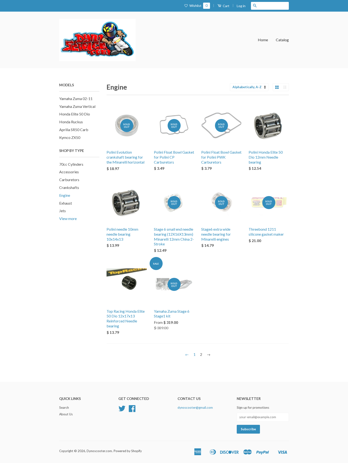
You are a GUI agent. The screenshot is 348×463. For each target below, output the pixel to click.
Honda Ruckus (71, 121)
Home (263, 39)
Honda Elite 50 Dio (74, 114)
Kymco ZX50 (69, 137)
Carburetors (69, 179)
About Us (66, 414)
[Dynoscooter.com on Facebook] (132, 410)
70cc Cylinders (71, 164)
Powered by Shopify (127, 451)
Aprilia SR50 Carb (73, 129)
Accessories (69, 172)
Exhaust (65, 203)
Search (64, 407)
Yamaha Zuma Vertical (77, 106)
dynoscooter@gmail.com (195, 407)
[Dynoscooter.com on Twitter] (121, 410)
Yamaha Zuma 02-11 (76, 98)
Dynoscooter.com (99, 451)
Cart (225, 6)
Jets (62, 210)
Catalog (282, 39)
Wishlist (198, 6)
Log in (241, 6)
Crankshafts (69, 187)
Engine (64, 195)
